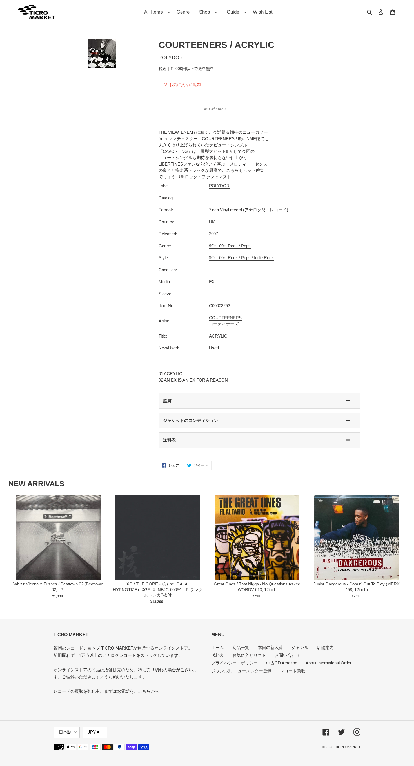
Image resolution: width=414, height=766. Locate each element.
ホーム (217, 647)
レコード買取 (292, 670)
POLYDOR (219, 185)
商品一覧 (240, 647)
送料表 (169, 439)
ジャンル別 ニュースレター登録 (241, 670)
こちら (144, 691)
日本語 (65, 732)
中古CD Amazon (281, 663)
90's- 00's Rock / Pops (230, 245)
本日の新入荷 (270, 647)
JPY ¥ (93, 732)
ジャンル (299, 647)
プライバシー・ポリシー (234, 663)
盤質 (167, 400)
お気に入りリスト (249, 655)
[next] (400, 550)
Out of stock (58, 543)
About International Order (328, 663)
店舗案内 (325, 647)
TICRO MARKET (347, 747)
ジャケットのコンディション (190, 420)
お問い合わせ (287, 655)
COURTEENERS (225, 317)
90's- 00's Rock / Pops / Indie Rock (241, 257)
